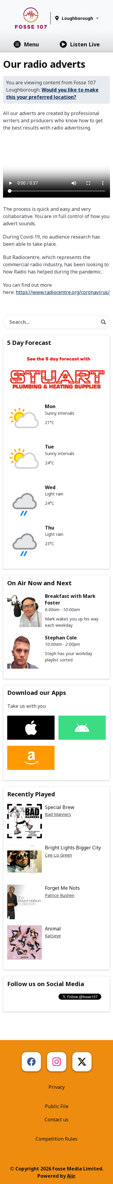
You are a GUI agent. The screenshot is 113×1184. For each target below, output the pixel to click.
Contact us (56, 1119)
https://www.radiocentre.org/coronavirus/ (63, 292)
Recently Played (31, 794)
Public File (56, 1106)
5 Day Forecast (29, 343)
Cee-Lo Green (58, 855)
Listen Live (85, 44)
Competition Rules (56, 1139)
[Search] (103, 322)
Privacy (57, 1087)
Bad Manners (58, 814)
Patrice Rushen (59, 895)
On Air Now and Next (39, 583)
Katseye (53, 936)
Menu (31, 44)
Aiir (70, 1176)
